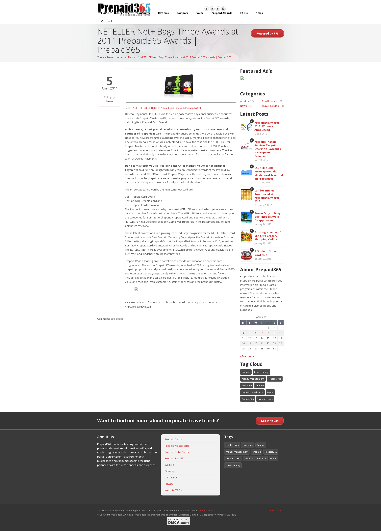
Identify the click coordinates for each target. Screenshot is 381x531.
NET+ (136, 107)
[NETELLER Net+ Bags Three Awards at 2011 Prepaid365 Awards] (181, 86)
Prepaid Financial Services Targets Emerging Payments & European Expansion (267, 149)
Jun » (251, 356)
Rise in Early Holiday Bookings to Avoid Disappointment (267, 216)
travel (270, 392)
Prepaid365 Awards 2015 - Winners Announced (266, 126)
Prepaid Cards (173, 439)
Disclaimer (171, 477)
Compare (183, 13)
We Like (169, 465)
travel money (261, 371)
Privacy (169, 484)
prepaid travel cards (252, 392)
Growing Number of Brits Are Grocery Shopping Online (267, 235)
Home (105, 13)
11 (243, 338)
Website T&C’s (173, 490)
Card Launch (269, 101)
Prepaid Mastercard (177, 445)
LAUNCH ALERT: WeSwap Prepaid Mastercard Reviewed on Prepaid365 (268, 173)
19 (249, 343)
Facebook (207, 9)
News (259, 13)
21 (262, 343)
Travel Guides (270, 106)
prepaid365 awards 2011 (188, 107)
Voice (200, 13)
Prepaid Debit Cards (177, 452)
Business (123, 13)
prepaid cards (265, 398)
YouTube (218, 9)
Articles (244, 101)
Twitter (212, 9)
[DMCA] (178, 524)
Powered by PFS (267, 33)
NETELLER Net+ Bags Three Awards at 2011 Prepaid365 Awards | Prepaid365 (185, 57)
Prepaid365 (248, 398)
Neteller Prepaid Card (162, 107)
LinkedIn (223, 9)
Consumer (143, 13)
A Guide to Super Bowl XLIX (265, 253)
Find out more (206, 510)
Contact (106, 21)
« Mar (243, 356)
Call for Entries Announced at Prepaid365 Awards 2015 (266, 196)
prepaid (246, 371)
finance (260, 385)
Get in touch (270, 421)
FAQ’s (244, 13)
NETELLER (145, 107)
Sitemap (170, 471)
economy (247, 385)
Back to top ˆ (277, 510)
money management (253, 378)
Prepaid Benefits (175, 458)
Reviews (163, 13)
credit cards (274, 378)
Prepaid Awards (222, 13)
